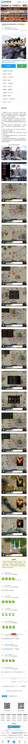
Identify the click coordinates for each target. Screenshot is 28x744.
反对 (13, 582)
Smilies (13, 686)
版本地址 (8, 66)
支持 (8, 582)
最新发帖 (25, 718)
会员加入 (8, 732)
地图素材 (8, 720)
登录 (17, 690)
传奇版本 (22, 115)
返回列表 (14, 681)
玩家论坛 (14, 718)
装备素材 (8, 716)
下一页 (24, 681)
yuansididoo (7, 634)
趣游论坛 (6, 28)
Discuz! (10, 737)
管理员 (11, 28)
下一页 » (14, 678)
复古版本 (3, 716)
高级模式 (23, 686)
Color (4, 686)
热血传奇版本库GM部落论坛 (17, 732)
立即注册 (20, 690)
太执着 (6, 573)
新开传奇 (14, 720)
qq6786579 (7, 654)
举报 (25, 570)
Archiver (3, 732)
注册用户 (9, 573)
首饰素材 (8, 718)
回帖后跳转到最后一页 (13, 696)
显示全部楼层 (15, 29)
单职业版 (3, 720)
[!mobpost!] (14, 742)
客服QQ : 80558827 (17, 726)
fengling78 (7, 667)
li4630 (6, 585)
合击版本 (3, 718)
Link (7, 686)
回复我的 (25, 720)
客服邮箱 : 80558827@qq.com (14, 730)
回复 (4, 570)
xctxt (6, 608)
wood (6, 596)
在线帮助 (14, 716)
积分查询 (19, 720)
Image (6, 686)
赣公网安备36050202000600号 (16, 735)
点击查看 (10, 89)
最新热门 (25, 716)
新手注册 (19, 718)
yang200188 (7, 621)
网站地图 (25, 735)
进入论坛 (19, 716)
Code (11, 686)
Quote (9, 686)
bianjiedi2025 (7, 644)
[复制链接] (4, 25)
